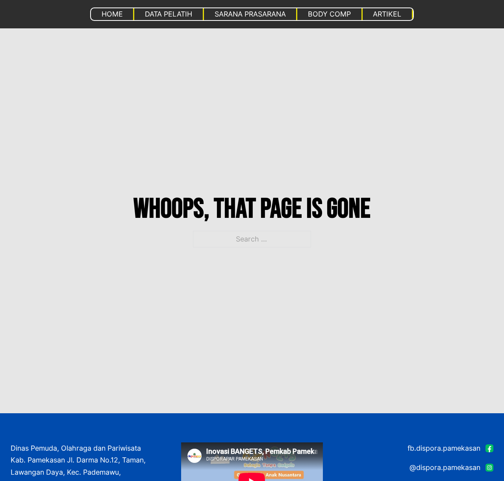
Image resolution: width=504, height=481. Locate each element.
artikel (387, 14)
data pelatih (168, 14)
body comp (329, 14)
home (112, 14)
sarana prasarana (250, 14)
